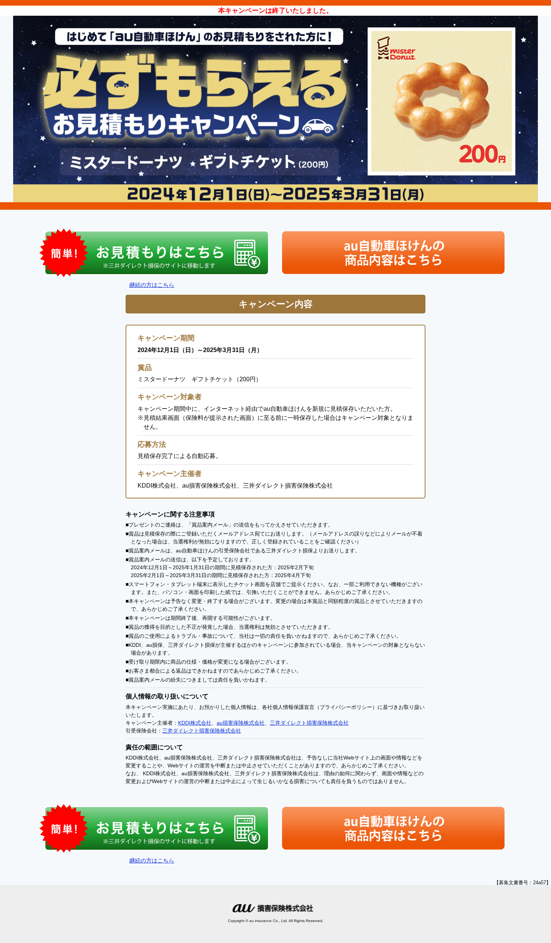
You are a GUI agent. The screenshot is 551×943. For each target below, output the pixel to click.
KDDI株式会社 (194, 723)
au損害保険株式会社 (241, 723)
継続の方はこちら (151, 285)
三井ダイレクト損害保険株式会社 (309, 723)
